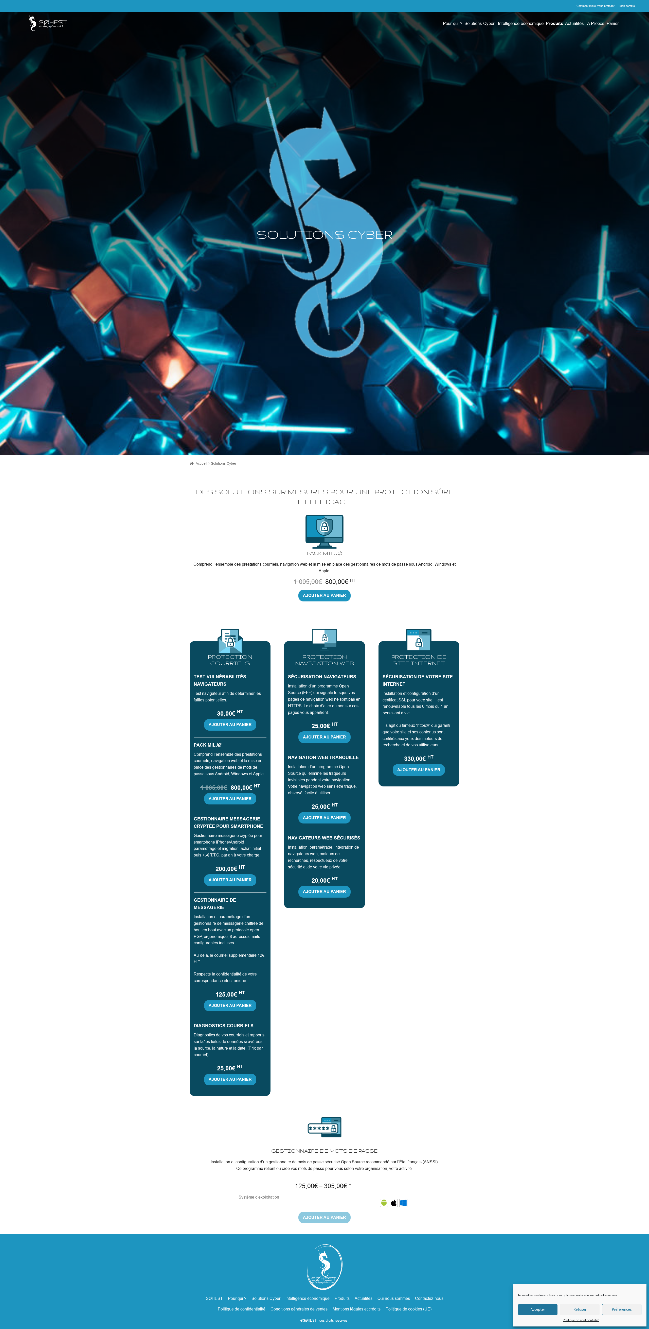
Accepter (538, 1309)
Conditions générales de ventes (299, 1309)
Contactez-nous (429, 1298)
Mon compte (627, 6)
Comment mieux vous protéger (595, 6)
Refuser (579, 1309)
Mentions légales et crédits (357, 1309)
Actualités (574, 23)
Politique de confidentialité (581, 1320)
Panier (613, 23)
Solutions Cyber (479, 23)
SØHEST (214, 1298)
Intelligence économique (521, 23)
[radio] (384, 1203)
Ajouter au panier (324, 595)
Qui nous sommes (393, 1298)
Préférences (622, 1309)
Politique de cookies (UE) (408, 1309)
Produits (554, 23)
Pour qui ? (452, 23)
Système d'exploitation (259, 1197)
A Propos (595, 23)
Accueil (201, 463)
